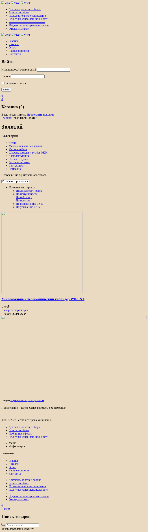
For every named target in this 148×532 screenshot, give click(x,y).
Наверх (5, 508)
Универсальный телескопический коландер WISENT (42, 299)
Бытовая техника (19, 162)
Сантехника (16, 165)
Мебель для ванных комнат (25, 146)
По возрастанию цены (29, 203)
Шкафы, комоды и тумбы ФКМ (28, 152)
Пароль (5, 76)
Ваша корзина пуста (13, 114)
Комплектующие (19, 155)
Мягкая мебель (18, 149)
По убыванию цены (28, 206)
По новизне (23, 200)
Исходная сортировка (29, 190)
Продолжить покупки (40, 114)
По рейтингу (24, 197)
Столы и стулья (18, 159)
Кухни (13, 142)
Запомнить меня (15, 83)
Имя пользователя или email (18, 69)
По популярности (27, 193)
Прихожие (15, 168)
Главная (6, 117)
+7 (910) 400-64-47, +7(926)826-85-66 (27, 400)
